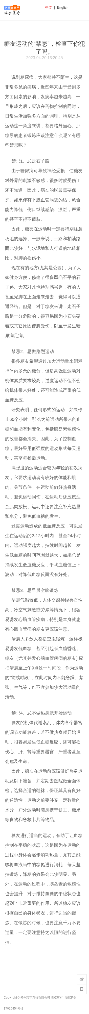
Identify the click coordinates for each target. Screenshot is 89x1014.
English (62, 7)
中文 (48, 7)
